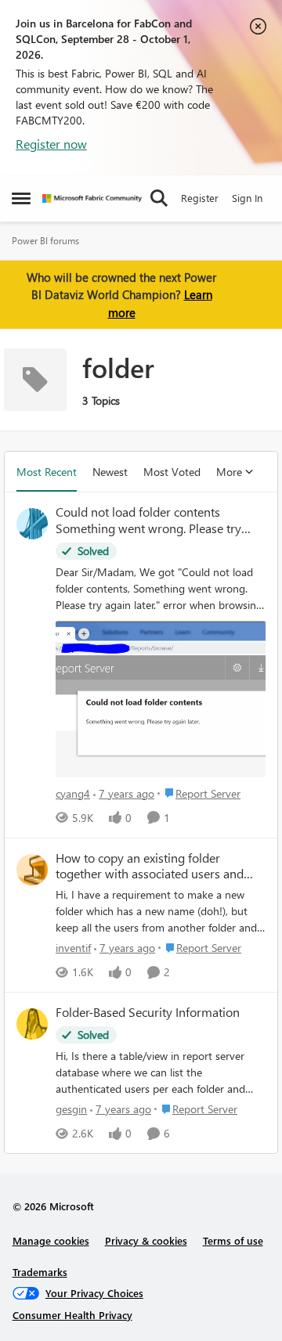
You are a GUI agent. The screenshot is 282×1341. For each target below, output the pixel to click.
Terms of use (233, 1240)
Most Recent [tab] (46, 471)
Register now (51, 143)
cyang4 (73, 793)
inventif (73, 947)
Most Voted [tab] (172, 471)
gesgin (71, 1108)
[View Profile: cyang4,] (32, 523)
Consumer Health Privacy (72, 1314)
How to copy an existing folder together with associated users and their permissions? (150, 866)
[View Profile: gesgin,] (32, 1024)
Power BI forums (45, 241)
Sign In (247, 197)
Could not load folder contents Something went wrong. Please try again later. (148, 520)
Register (200, 197)
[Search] (159, 198)
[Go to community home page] (92, 198)
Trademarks (40, 1271)
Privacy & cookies (146, 1240)
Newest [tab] (110, 471)
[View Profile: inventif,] (32, 869)
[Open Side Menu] (21, 198)
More (229, 471)
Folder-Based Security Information (148, 1012)
